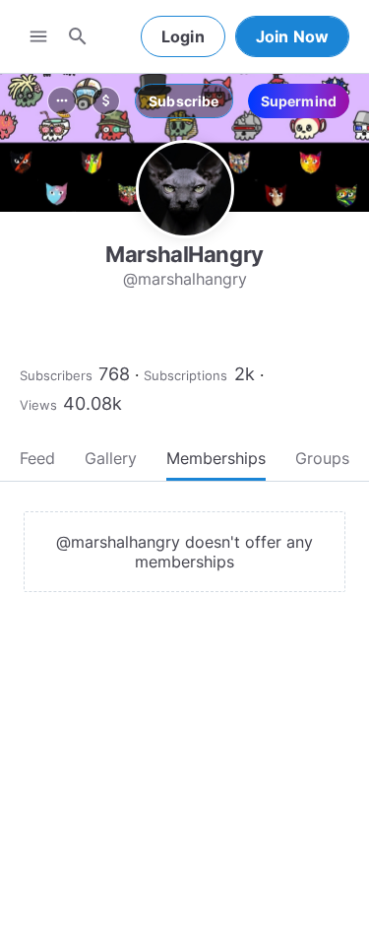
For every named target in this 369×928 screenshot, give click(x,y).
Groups (322, 458)
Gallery (111, 458)
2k (244, 374)
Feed (37, 458)
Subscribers (56, 375)
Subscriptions (185, 375)
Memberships (216, 458)
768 (114, 374)
